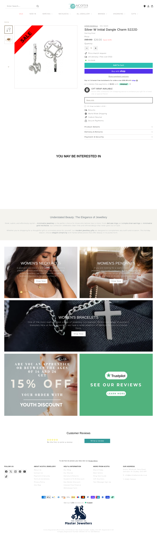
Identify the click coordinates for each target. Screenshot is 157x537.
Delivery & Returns (93, 132)
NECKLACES (64, 14)
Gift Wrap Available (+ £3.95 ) (96, 106)
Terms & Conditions (41, 479)
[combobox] (19, 6)
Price (86, 37)
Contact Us (38, 473)
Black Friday (98, 470)
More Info (90, 100)
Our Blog (67, 470)
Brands (102, 14)
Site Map (37, 485)
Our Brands (68, 473)
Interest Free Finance (72, 485)
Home (6, 22)
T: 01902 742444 (129, 479)
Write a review (97, 441)
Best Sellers (98, 473)
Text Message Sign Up (102, 482)
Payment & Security (94, 137)
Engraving (118, 14)
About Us (37, 470)
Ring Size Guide (99, 476)
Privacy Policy (93, 461)
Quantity (88, 44)
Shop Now (41, 281)
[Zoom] (46, 56)
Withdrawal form (70, 488)
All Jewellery (83, 14)
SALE (21, 14)
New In (33, 14)
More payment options (119, 76)
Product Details (92, 127)
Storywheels (91, 26)
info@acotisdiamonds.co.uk (136, 475)
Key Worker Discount (72, 482)
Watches (47, 14)
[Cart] (152, 6)
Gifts (134, 14)
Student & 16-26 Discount (74, 479)
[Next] (8, 66)
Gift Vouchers (98, 479)
